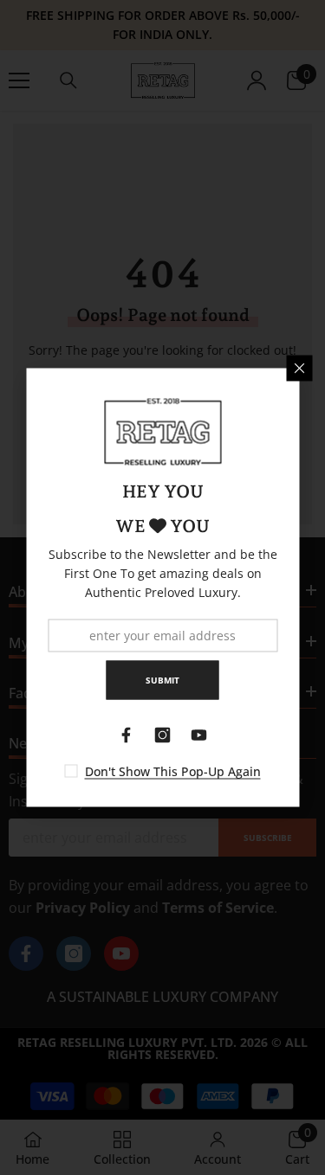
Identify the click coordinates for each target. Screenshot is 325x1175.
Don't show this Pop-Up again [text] (173, 771)
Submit (162, 680)
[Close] (299, 369)
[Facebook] (126, 735)
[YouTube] (199, 735)
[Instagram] (163, 735)
